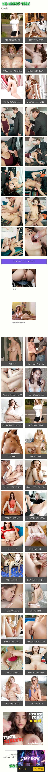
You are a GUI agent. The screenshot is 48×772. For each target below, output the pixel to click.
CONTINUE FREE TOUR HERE (24, 261)
